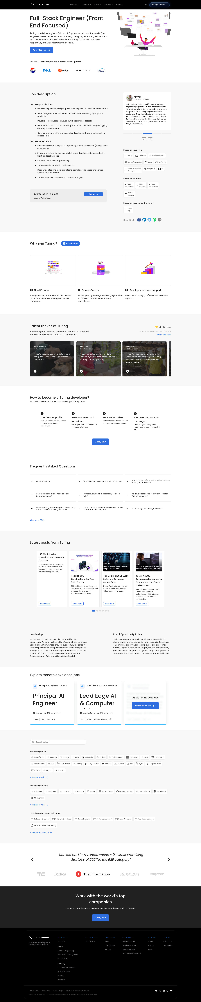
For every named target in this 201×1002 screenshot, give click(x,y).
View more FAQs (37, 520)
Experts (118, 4)
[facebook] (139, 220)
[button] (147, 111)
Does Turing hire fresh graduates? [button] (147, 508)
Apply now (93, 194)
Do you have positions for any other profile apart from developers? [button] (103, 508)
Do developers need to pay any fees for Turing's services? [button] (149, 494)
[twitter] (149, 220)
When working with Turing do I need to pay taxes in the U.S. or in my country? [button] (55, 508)
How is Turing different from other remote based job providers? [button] (150, 481)
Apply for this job (41, 50)
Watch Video (72, 243)
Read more (45, 603)
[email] (160, 220)
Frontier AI (73, 4)
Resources (107, 4)
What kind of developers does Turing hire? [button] (103, 481)
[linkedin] (144, 220)
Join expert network (158, 4)
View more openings (145, 705)
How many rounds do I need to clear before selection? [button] (52, 494)
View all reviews (164, 334)
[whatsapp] (154, 220)
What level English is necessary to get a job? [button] (102, 494)
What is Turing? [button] (43, 481)
